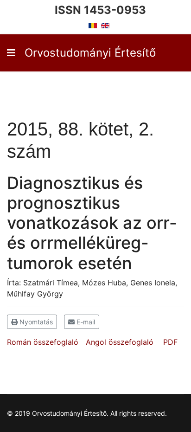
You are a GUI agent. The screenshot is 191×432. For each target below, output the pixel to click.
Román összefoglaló (42, 342)
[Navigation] (11, 52)
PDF (170, 342)
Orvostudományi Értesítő (90, 52)
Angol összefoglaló (119, 342)
